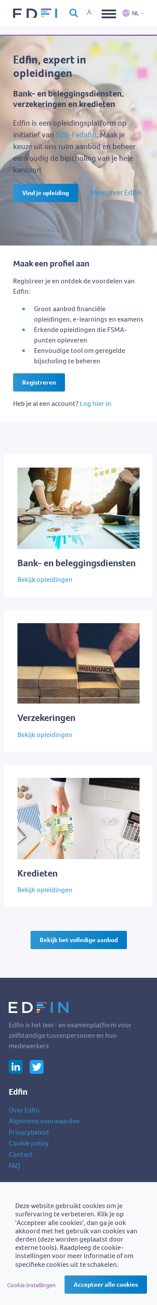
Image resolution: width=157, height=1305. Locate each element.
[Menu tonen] (108, 13)
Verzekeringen (25, 614)
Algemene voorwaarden (44, 1121)
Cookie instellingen (31, 1285)
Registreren (39, 382)
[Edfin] (37, 13)
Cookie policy (29, 1143)
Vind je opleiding (45, 193)
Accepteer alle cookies (106, 1284)
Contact (21, 1154)
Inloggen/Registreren (94, 13)
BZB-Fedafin (76, 135)
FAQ (14, 1165)
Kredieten (19, 769)
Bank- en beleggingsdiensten (47, 459)
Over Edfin (24, 1110)
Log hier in (95, 403)
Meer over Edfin (115, 192)
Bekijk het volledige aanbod (79, 940)
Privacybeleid (29, 1132)
